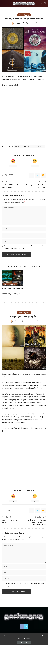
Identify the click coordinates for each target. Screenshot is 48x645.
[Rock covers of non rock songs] (12, 278)
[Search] (44, 3)
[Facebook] (31, 175)
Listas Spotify (24, 15)
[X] (37, 175)
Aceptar (24, 642)
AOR (18, 146)
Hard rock (27, 146)
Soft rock (39, 146)
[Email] (43, 175)
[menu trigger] (5, 3)
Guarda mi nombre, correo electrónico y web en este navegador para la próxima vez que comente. (24, 247)
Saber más (27, 638)
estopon (18, 23)
